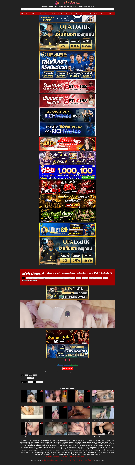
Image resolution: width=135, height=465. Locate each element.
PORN (22, 13)
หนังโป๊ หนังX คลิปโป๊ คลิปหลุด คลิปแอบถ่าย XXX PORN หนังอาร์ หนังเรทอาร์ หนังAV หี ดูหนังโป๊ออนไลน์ (67, 460)
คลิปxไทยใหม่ (85, 278)
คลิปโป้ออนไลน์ (63, 278)
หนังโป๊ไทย (101, 13)
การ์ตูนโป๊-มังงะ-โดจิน (33, 13)
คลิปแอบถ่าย (47, 13)
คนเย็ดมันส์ (91, 278)
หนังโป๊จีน (75, 13)
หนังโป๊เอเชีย (95, 13)
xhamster (105, 278)
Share (60, 364)
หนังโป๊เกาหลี (88, 13)
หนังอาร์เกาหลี (64, 13)
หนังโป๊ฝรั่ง (81, 13)
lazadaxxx (30, 382)
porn (29, 280)
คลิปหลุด (41, 13)
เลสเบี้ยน (110, 13)
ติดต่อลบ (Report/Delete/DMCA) (53, 456)
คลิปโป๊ (53, 13)
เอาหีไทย (33, 278)
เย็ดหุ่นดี (38, 278)
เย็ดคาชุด (43, 278)
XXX (26, 13)
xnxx (101, 278)
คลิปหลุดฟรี (78, 278)
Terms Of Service (85, 456)
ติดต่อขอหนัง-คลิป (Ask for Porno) (71, 456)
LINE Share (74, 364)
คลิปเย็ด (69, 278)
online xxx (34, 280)
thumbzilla (25, 280)
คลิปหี (74, 278)
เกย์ (106, 13)
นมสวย (52, 278)
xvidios (96, 278)
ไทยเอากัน (28, 278)
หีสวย (48, 278)
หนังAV (57, 13)
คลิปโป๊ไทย (57, 278)
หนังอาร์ (70, 13)
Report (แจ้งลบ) (67, 368)
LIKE (68, 360)
